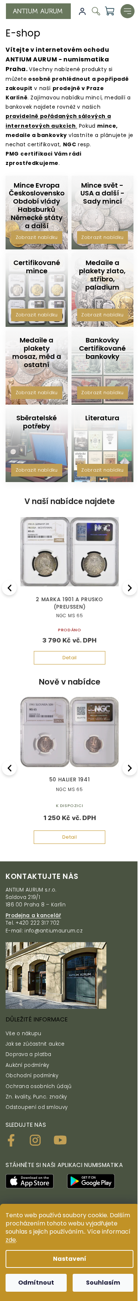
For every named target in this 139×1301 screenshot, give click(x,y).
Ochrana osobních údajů (39, 1086)
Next (130, 587)
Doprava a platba (29, 1054)
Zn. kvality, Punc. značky (36, 1096)
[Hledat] (96, 12)
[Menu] (127, 11)
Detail (69, 657)
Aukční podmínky (27, 1065)
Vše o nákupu (24, 1033)
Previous (10, 587)
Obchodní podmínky (32, 1075)
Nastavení (69, 1258)
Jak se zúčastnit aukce (35, 1044)
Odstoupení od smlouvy (36, 1107)
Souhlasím (103, 1282)
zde (11, 1239)
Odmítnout (36, 1282)
